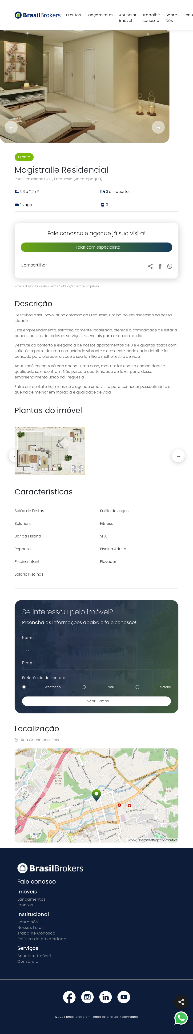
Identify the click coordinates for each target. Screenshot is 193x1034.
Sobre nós (27, 922)
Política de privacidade (41, 939)
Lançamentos (99, 15)
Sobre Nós (171, 18)
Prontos (73, 15)
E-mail (109, 687)
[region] (96, 795)
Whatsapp (53, 687)
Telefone (164, 687)
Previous (11, 451)
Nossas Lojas (30, 928)
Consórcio (27, 961)
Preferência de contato (43, 678)
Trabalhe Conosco (36, 933)
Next (174, 451)
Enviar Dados (96, 701)
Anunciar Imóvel (34, 956)
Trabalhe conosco (151, 18)
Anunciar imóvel (128, 18)
